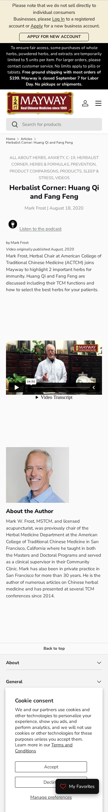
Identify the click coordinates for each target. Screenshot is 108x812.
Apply (37, 26)
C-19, (71, 157)
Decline (51, 782)
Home (10, 139)
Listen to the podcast (41, 229)
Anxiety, (57, 157)
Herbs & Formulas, (50, 164)
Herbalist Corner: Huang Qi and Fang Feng (39, 142)
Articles (26, 139)
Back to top (54, 648)
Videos (62, 178)
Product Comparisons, (35, 171)
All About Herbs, (29, 157)
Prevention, (84, 164)
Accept (51, 767)
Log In (58, 19)
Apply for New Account (54, 36)
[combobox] (54, 124)
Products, (71, 171)
